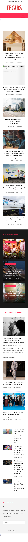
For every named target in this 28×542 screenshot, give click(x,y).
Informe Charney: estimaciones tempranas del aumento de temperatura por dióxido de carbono (13, 340)
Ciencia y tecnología (11, 286)
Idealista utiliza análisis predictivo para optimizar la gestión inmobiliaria (14, 121)
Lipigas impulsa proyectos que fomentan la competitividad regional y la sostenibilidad (14, 188)
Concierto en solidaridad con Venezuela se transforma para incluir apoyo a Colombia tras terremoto (18, 467)
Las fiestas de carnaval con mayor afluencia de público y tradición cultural (19, 450)
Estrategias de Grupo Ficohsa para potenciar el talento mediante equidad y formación (13, 415)
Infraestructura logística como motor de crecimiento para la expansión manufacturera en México (14, 89)
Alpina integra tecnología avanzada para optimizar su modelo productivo (14, 220)
